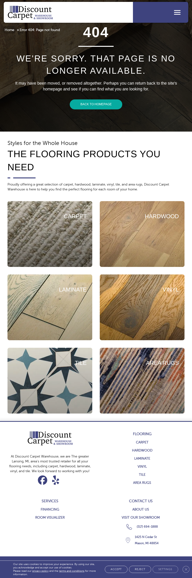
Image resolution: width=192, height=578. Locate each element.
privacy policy (40, 571)
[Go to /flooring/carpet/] (50, 234)
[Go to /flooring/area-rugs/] (142, 381)
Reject (140, 569)
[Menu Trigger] (177, 12)
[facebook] (43, 480)
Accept (116, 569)
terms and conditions (71, 571)
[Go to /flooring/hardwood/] (142, 234)
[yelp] (56, 480)
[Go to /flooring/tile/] (50, 381)
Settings (165, 569)
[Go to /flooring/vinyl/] (142, 307)
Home (9, 30)
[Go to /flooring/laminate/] (50, 307)
